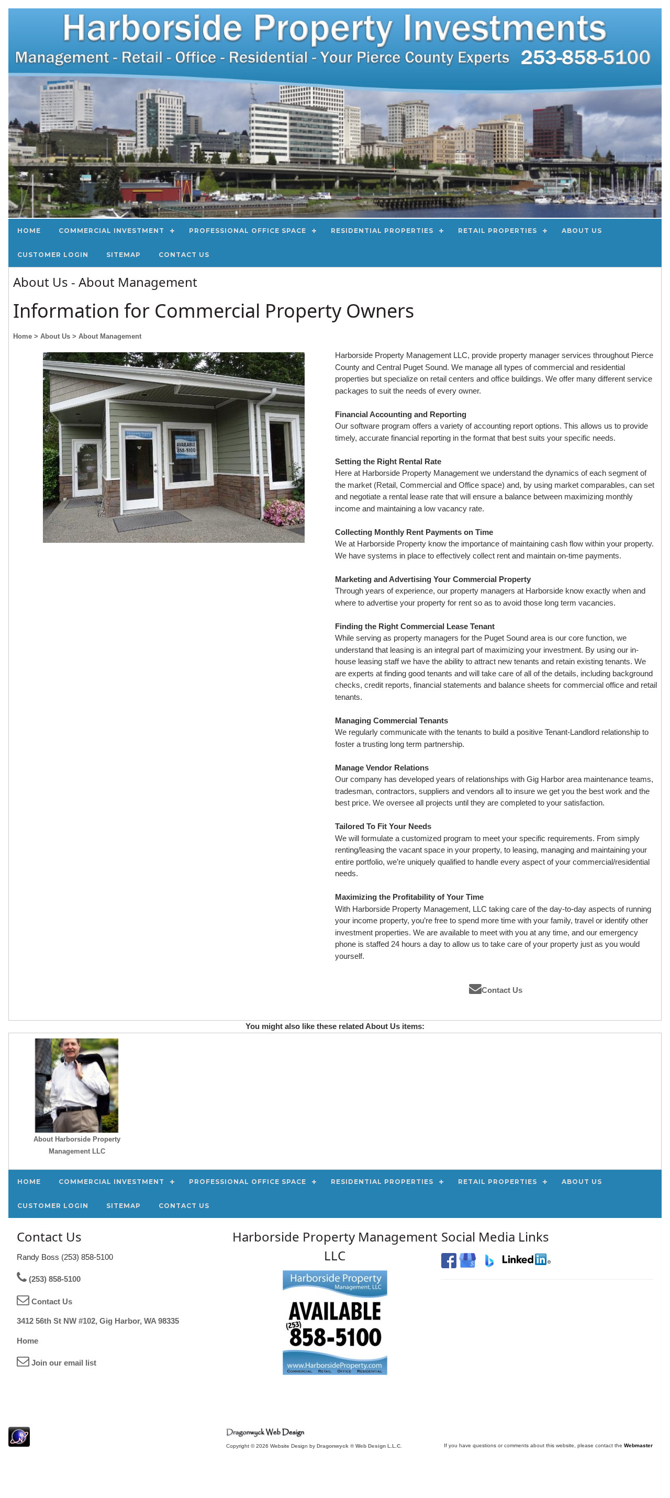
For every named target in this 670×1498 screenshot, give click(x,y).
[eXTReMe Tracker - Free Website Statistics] (19, 1441)
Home (27, 1340)
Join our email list (62, 1362)
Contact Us (502, 990)
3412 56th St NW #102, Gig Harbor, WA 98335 (98, 1320)
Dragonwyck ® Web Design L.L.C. (359, 1446)
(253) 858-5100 (54, 1279)
